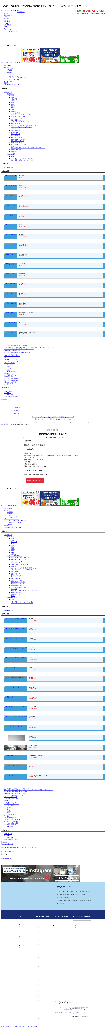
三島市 (13, 95)
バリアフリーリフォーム (65, 966)
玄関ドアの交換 (15, 135)
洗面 (59, 978)
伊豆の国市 (14, 99)
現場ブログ (61, 961)
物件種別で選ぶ (12, 155)
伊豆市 (13, 101)
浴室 (59, 973)
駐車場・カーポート (17, 149)
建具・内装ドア (15, 134)
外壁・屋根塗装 (62, 981)
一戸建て (13, 156)
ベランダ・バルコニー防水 (18, 144)
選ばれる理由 (24, 924)
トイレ (60, 976)
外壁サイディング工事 (17, 141)
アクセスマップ (12, 74)
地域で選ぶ (10, 94)
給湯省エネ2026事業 (63, 997)
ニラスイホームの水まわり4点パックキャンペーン (65, 942)
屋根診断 (60, 983)
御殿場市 (13, 111)
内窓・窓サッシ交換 (17, 137)
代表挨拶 (10, 69)
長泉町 (13, 104)
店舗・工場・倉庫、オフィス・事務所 (22, 160)
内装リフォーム (15, 128)
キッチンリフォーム (17, 118)
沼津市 (13, 97)
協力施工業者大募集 (63, 985)
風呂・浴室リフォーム (17, 120)
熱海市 (13, 108)
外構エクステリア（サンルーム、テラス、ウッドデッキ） (28, 148)
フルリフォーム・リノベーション (20, 114)
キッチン (60, 971)
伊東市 (13, 109)
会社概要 (10, 71)
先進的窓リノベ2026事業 (64, 992)
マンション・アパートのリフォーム (21, 158)
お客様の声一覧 (62, 920)
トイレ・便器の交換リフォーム (20, 121)
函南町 (13, 106)
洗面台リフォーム (16, 123)
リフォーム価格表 (63, 969)
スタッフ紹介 (24, 947)
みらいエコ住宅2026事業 (64, 994)
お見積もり (80, 925)
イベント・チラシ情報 (64, 964)
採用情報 (23, 950)
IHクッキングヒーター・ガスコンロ (21, 127)
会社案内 (6, 67)
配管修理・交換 (15, 151)
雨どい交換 (14, 146)
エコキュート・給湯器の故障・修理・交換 (23, 125)
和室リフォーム (15, 130)
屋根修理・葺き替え (17, 142)
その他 (13, 153)
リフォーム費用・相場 (64, 955)
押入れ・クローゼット (17, 132)
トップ (21, 916)
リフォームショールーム (27, 938)
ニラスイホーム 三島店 (27, 945)
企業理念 (10, 72)
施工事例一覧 (43, 920)
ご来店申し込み (81, 927)
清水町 (13, 102)
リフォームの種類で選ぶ (14, 113)
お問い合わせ (80, 923)
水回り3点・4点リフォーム (18, 116)
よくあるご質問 (62, 999)
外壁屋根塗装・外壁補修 (18, 139)
